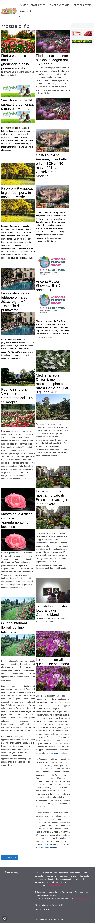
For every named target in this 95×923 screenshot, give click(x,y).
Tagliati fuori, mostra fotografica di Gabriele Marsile (51, 610)
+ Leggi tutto (9, 857)
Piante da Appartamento (32, 5)
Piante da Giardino (59, 5)
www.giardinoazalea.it (49, 848)
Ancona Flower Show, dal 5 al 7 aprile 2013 (48, 286)
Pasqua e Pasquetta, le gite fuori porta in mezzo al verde (17, 192)
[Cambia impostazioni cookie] (4, 918)
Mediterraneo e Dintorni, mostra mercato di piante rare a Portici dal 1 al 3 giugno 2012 (52, 383)
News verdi (25, 11)
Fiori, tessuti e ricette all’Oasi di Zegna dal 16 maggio (52, 60)
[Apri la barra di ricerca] (20, 17)
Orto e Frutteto (82, 5)
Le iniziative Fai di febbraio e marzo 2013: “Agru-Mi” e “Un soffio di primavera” (15, 301)
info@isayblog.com (56, 885)
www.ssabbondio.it (59, 753)
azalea (42, 803)
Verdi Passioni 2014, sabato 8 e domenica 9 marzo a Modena (17, 104)
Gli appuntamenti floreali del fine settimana (14, 627)
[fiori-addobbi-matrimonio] (82, 35)
